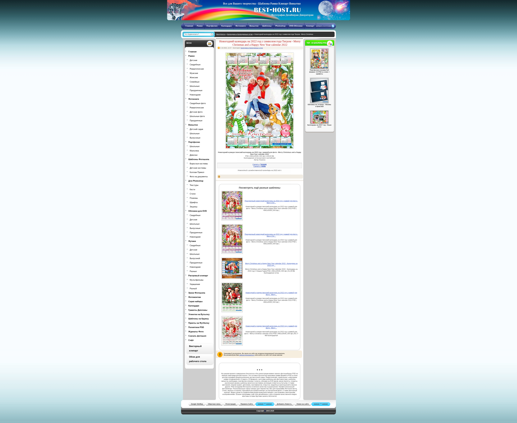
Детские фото (196, 112)
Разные (193, 271)
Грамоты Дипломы (197, 310)
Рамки (200, 26)
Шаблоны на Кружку (198, 318)
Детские (193, 60)
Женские (194, 77)
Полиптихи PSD (196, 327)
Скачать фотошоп (197, 336)
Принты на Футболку (198, 323)
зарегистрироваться (246, 355)
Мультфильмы (196, 280)
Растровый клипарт (198, 275)
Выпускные (195, 138)
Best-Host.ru (220, 34)
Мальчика (194, 151)
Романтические (197, 69)
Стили (192, 194)
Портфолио (212, 26)
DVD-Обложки (296, 26)
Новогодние (195, 95)
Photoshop (280, 26)
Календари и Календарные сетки (240, 34)
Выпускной (195, 258)
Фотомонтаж (194, 297)
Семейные (194, 82)
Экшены (193, 207)
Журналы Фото (196, 331)
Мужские (194, 73)
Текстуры (194, 185)
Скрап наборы (195, 301)
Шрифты (194, 202)
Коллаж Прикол (197, 172)
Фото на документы (199, 176)
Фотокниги (240, 26)
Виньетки (253, 26)
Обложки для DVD (197, 211)
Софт (191, 340)
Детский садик (196, 129)
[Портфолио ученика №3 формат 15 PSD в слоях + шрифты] (319, 68)
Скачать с (260, 164)
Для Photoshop (195, 181)
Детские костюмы (198, 168)
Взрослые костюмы (199, 163)
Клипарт (310, 26)
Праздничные (196, 90)
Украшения (195, 284)
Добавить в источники (323, 26)
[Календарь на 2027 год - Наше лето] (319, 123)
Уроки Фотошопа (196, 293)
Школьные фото (197, 116)
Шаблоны (267, 26)
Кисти (192, 189)
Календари (226, 26)
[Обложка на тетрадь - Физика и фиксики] (319, 102)
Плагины (194, 198)
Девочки (193, 155)
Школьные (195, 86)
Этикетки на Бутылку (198, 314)
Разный (193, 288)
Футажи (192, 241)
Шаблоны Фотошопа (198, 159)
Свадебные (195, 64)
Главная (189, 26)
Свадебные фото (198, 103)
